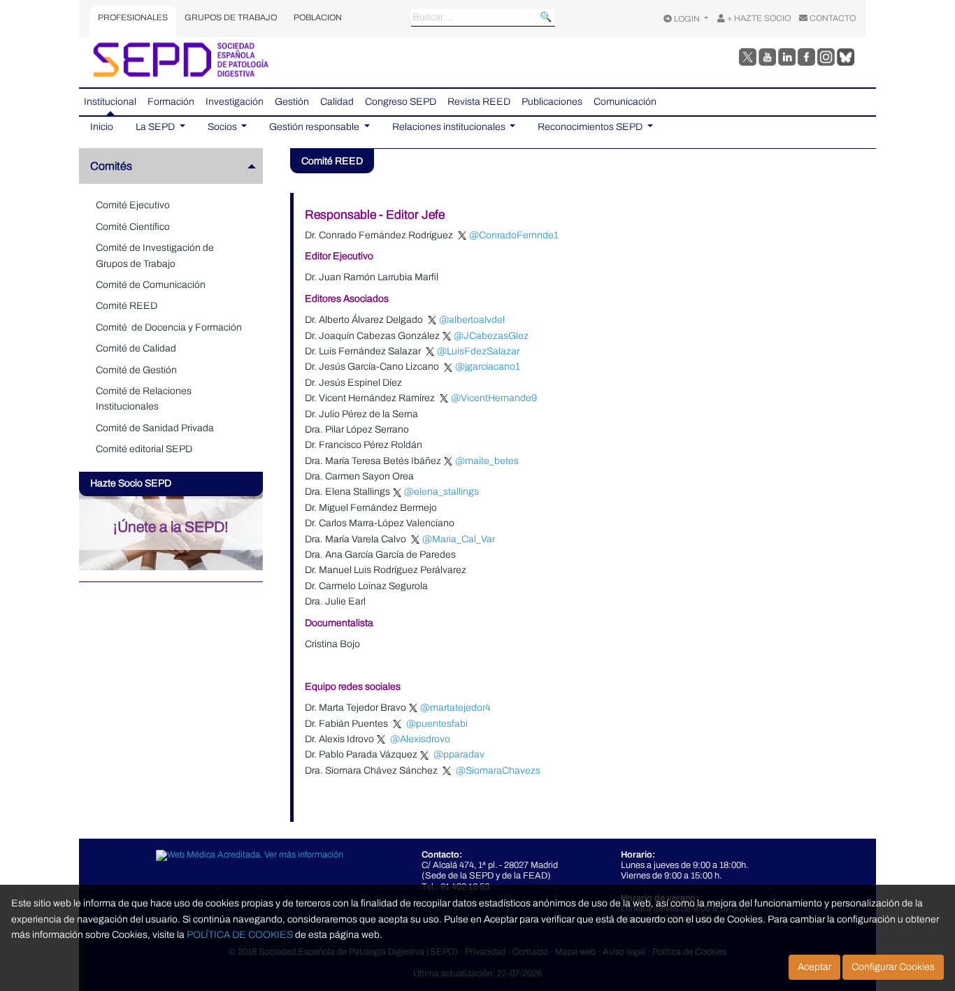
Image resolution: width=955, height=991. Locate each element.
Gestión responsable (315, 127)
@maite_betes (487, 461)
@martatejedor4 (455, 707)
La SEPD (156, 127)
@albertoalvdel (472, 319)
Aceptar (814, 967)
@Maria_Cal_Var (458, 539)
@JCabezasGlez (491, 336)
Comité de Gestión (136, 370)
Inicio (101, 127)
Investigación (235, 101)
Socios (223, 127)
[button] (176, 166)
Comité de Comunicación (151, 285)
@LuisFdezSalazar (478, 351)
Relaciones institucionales (450, 127)
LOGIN (687, 19)
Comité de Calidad (136, 348)
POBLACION (318, 17)
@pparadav (462, 754)
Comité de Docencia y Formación (169, 327)
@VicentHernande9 (494, 398)
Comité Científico (133, 227)
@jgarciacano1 (487, 366)
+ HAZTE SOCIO (758, 18)
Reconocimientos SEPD (591, 127)
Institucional (110, 101)
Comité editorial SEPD (144, 449)
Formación (171, 101)
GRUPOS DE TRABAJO (231, 17)
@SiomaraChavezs (499, 770)
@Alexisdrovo (421, 739)
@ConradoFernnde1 (514, 235)
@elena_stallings (441, 491)
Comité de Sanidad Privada (155, 428)
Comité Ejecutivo (133, 205)
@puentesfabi (437, 723)
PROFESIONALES (133, 17)
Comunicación (625, 101)
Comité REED (126, 306)
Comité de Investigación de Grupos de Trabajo (155, 255)
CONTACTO (831, 18)
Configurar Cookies (893, 967)
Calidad (337, 101)
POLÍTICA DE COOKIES (240, 934)
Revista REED (478, 101)
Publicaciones (552, 101)
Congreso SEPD (400, 101)
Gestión (292, 101)
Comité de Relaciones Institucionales (144, 399)
